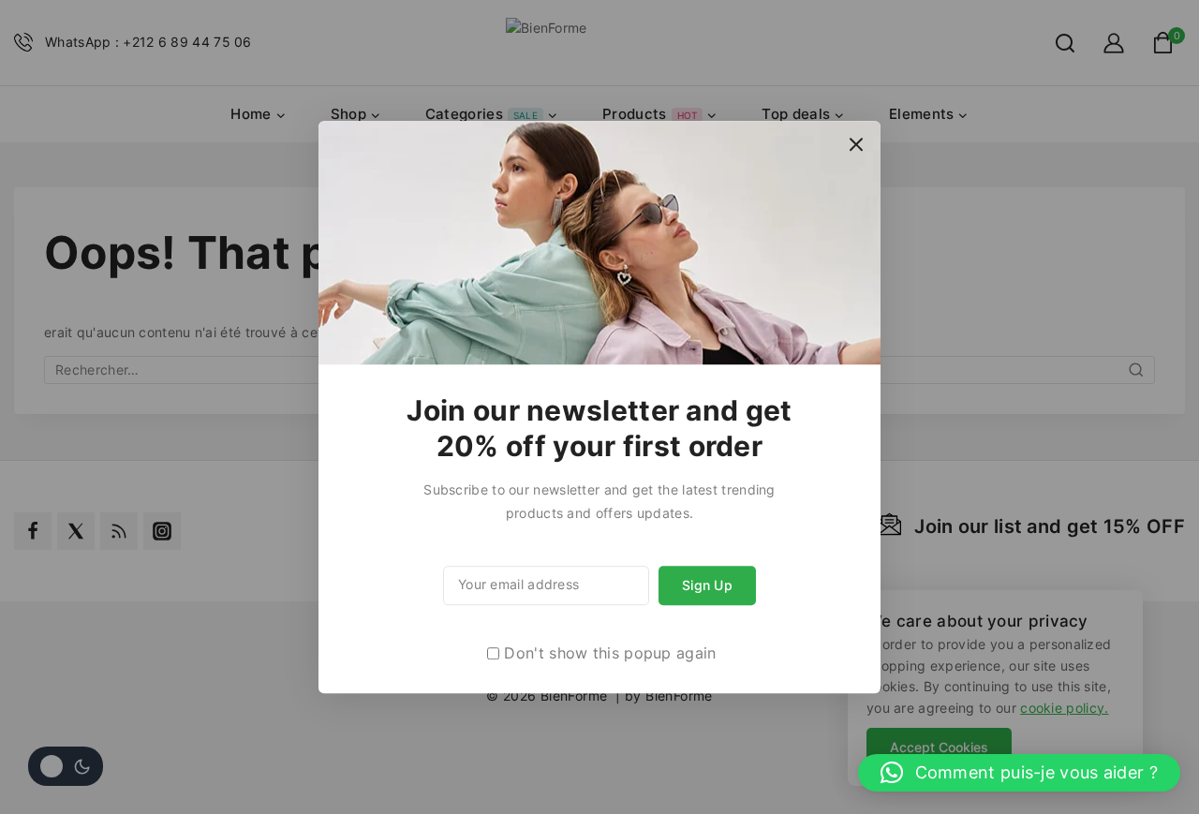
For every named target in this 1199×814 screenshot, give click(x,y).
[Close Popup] (856, 144)
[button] (1019, 773)
